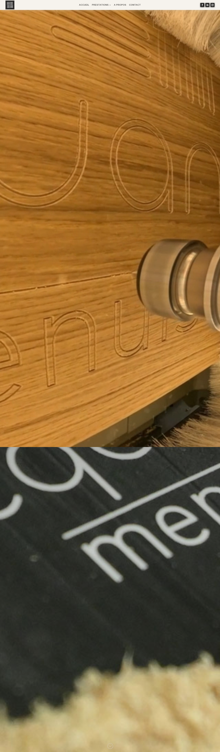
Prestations (100, 5)
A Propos (120, 5)
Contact (135, 5)
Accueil (84, 5)
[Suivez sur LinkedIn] (207, 5)
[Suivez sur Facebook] (202, 5)
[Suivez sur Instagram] (212, 5)
